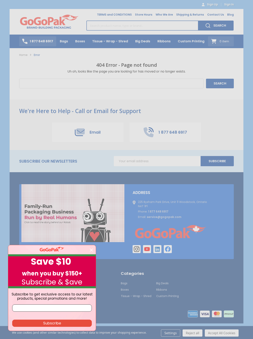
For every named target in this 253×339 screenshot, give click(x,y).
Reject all (192, 333)
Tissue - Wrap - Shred (110, 41)
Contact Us (215, 15)
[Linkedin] (157, 249)
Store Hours (143, 15)
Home (23, 55)
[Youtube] (147, 249)
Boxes (80, 41)
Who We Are (164, 15)
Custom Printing (191, 41)
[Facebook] (168, 249)
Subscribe (217, 161)
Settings (170, 333)
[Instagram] (137, 249)
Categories (132, 273)
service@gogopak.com (164, 217)
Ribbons (164, 41)
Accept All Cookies (221, 333)
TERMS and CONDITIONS (114, 15)
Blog (230, 15)
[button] (73, 213)
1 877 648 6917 (158, 212)
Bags (64, 41)
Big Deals (142, 41)
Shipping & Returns (190, 15)
